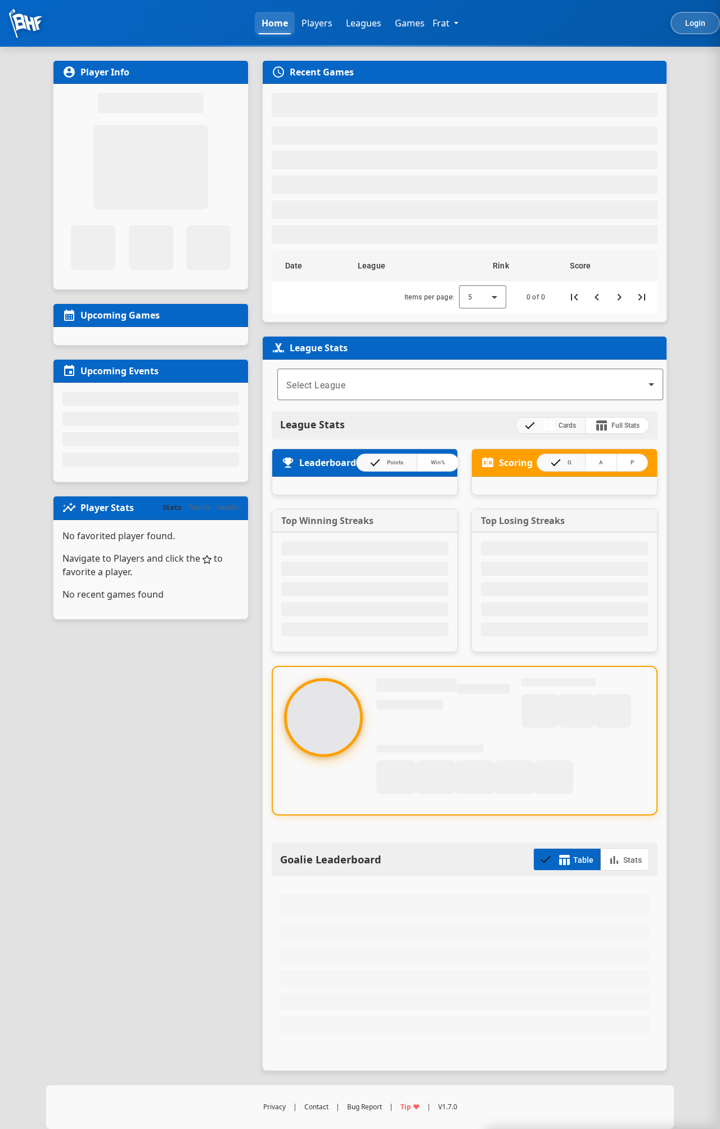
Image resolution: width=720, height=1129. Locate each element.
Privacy (274, 1107)
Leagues (363, 23)
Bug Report (364, 1107)
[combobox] (470, 384)
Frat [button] (441, 23)
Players (317, 23)
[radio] (550, 425)
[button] (298, 265)
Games (410, 23)
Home (275, 23)
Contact (316, 1107)
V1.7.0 (447, 1107)
